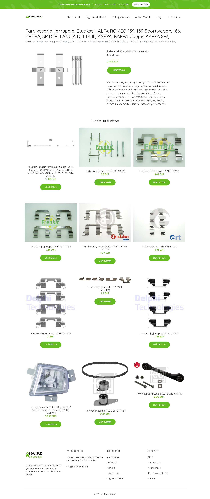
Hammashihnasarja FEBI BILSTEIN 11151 (105, 410)
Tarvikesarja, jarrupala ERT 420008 (159, 246)
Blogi (159, 17)
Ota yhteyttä (154, 462)
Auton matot (142, 17)
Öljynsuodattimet (96, 17)
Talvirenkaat (72, 17)
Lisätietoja (119, 70)
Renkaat (111, 467)
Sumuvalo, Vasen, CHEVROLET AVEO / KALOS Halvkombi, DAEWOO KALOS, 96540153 (51, 410)
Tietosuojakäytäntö (157, 473)
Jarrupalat (143, 51)
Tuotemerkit (174, 17)
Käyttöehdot (154, 467)
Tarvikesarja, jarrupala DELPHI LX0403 (159, 333)
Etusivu (29, 41)
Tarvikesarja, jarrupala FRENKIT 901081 (105, 171)
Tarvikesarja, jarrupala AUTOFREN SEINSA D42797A (105, 248)
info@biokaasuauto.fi (77, 466)
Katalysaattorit (120, 17)
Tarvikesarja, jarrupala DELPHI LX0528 (51, 333)
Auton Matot (113, 457)
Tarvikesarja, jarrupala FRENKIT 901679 (159, 171)
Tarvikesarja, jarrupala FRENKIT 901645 (50, 246)
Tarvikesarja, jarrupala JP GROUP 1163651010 (105, 289)
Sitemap (152, 478)
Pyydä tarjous (141, 4)
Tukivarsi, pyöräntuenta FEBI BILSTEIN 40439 (159, 393)
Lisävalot (111, 462)
